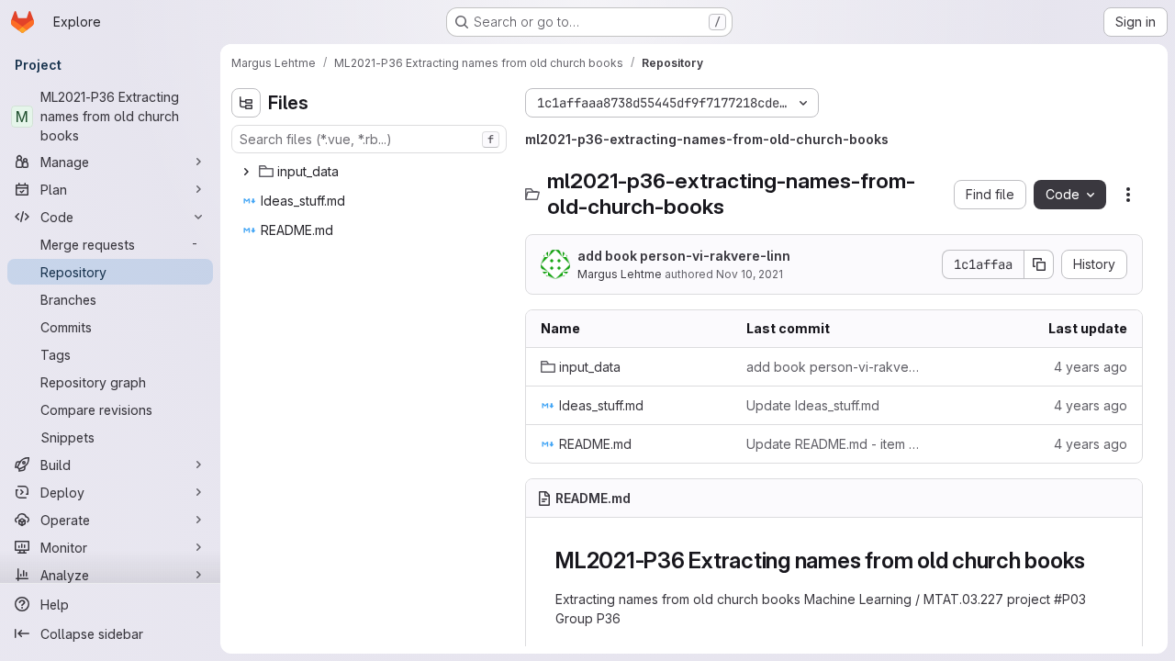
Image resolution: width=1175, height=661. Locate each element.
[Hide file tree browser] (246, 103)
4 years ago (1090, 367)
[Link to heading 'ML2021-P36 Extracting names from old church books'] (1097, 560)
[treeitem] (371, 171)
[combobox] (369, 139)
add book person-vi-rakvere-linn (683, 255)
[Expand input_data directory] (246, 172)
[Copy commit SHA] (1039, 264)
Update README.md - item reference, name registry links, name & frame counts (834, 444)
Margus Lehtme (619, 274)
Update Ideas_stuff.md (812, 405)
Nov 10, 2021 (749, 274)
